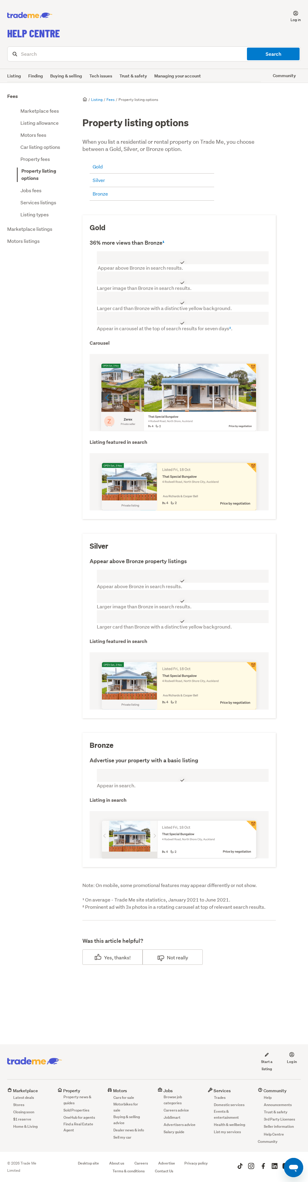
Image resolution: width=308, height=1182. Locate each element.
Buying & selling (66, 76)
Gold (98, 166)
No (170, 957)
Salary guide (174, 1131)
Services (222, 1090)
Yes (108, 957)
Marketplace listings (29, 229)
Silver (99, 180)
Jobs (167, 1090)
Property (71, 1090)
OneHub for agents (79, 1117)
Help (268, 1097)
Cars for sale (123, 1097)
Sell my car (122, 1137)
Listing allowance (39, 123)
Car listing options (40, 147)
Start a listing (267, 1065)
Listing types (34, 214)
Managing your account (177, 76)
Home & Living (25, 1126)
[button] (292, 15)
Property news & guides (77, 1099)
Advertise (166, 1163)
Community (275, 1090)
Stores (18, 1104)
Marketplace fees (39, 111)
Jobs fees (31, 190)
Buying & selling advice (126, 1119)
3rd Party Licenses (279, 1119)
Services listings (38, 202)
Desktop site (88, 1163)
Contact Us (164, 1171)
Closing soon (23, 1112)
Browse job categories (173, 1099)
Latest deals (23, 1097)
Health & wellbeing (229, 1124)
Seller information (279, 1126)
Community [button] (284, 75)
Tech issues (100, 76)
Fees (12, 96)
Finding (35, 76)
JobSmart (172, 1117)
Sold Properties (76, 1110)
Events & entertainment (226, 1114)
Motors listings (23, 241)
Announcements (278, 1104)
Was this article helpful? (112, 940)
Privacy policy (196, 1163)
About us (116, 1163)
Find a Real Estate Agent (78, 1127)
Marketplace (25, 1090)
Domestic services (229, 1104)
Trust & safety (133, 76)
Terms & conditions (128, 1171)
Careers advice (176, 1110)
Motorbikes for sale (125, 1107)
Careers (141, 1163)
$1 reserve (22, 1119)
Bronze (100, 193)
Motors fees (33, 135)
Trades (220, 1097)
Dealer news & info (128, 1130)
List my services (227, 1131)
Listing (14, 76)
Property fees (35, 159)
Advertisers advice (180, 1124)
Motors (119, 1090)
